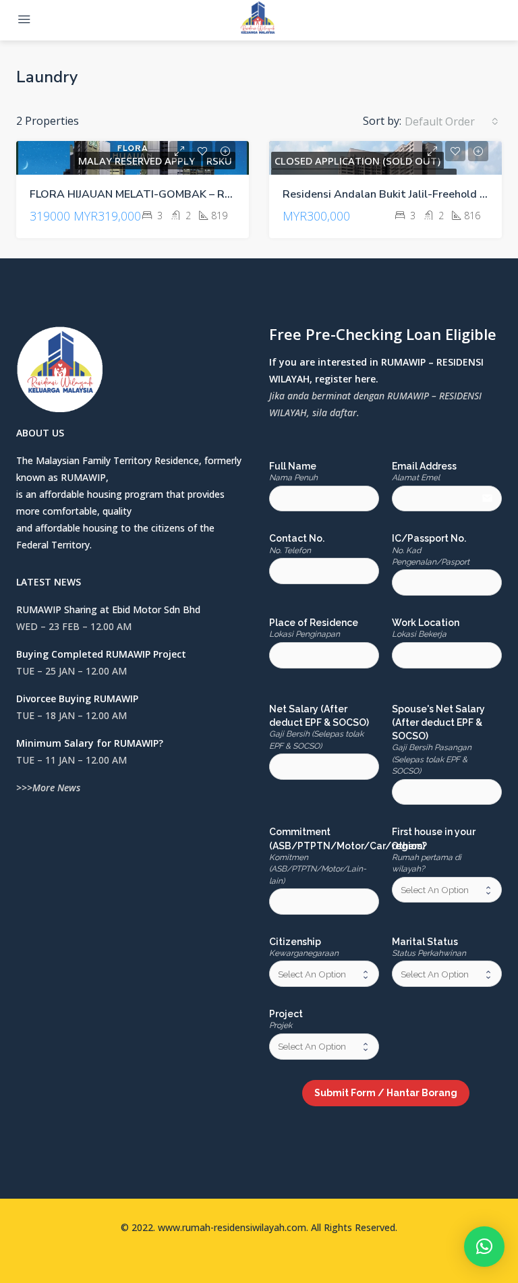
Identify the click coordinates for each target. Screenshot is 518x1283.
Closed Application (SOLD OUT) (357, 160)
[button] (484, 1246)
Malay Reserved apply (138, 160)
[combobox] (451, 121)
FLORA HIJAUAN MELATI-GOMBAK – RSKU (138, 194)
